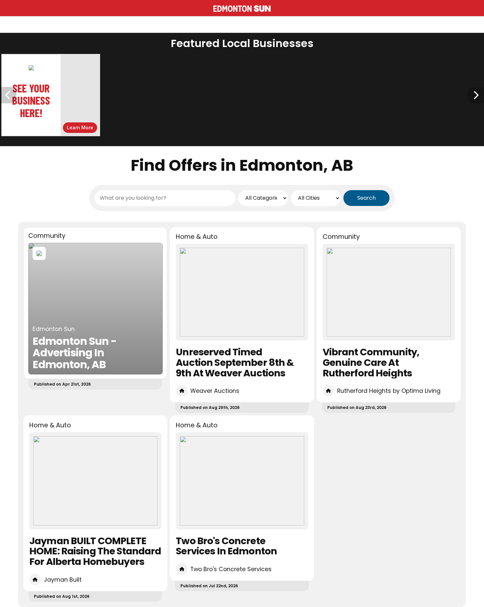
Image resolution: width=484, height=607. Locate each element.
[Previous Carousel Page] (8, 95)
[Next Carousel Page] (476, 95)
